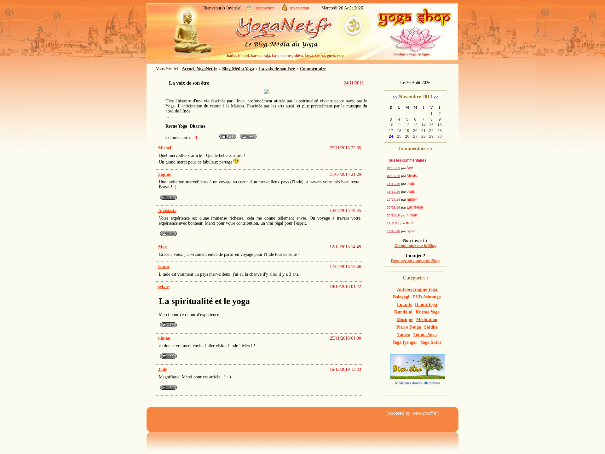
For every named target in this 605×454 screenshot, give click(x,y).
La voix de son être (277, 68)
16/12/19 (393, 184)
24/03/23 (393, 168)
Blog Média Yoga (238, 68)
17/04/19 (393, 199)
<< (395, 97)
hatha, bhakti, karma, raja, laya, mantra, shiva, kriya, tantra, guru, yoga (285, 56)
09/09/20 (393, 176)
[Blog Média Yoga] (296, 35)
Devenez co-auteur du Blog (415, 261)
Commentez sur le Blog (415, 246)
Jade (162, 369)
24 (391, 136)
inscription (299, 8)
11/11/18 (393, 223)
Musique (405, 319)
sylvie (163, 286)
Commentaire (313, 68)
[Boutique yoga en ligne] (414, 35)
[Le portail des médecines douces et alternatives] (417, 378)
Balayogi (401, 297)
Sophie (164, 174)
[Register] (284, 9)
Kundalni (403, 312)
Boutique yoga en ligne (411, 54)
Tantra (403, 334)
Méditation (426, 319)
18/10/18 (393, 231)
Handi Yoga (426, 304)
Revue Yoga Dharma (185, 126)
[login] (248, 9)
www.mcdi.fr (425, 413)
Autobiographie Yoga (417, 289)
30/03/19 (393, 207)
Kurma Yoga (428, 312)
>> (436, 97)
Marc (163, 246)
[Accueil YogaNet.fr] (189, 33)
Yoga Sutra (430, 342)
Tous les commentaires (406, 160)
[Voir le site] (248, 138)
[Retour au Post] (227, 138)
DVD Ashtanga (426, 297)
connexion (265, 8)
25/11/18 (393, 215)
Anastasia (167, 210)
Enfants (404, 304)
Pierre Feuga (408, 327)
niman (164, 338)
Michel (164, 148)
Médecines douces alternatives (417, 383)
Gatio (163, 266)
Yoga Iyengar (404, 342)
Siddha (431, 327)
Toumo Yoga (425, 334)
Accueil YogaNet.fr (199, 68)
